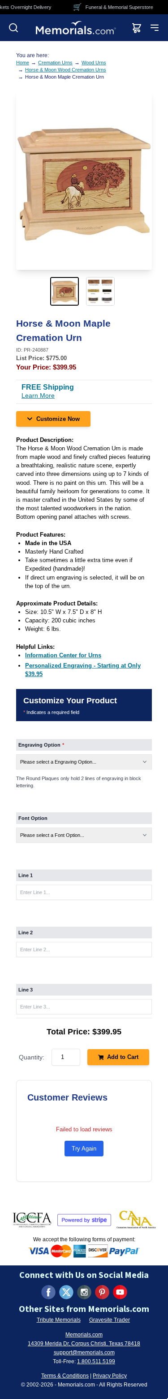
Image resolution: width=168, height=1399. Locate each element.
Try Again (84, 1148)
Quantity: (31, 1057)
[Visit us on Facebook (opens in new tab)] (48, 1292)
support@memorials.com (84, 1352)
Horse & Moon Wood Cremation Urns (65, 69)
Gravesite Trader (109, 1320)
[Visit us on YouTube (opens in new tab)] (120, 1292)
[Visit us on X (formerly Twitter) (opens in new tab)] (66, 1292)
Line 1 (25, 875)
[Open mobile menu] (155, 28)
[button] (66, 291)
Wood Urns (94, 62)
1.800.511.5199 (96, 1361)
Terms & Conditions (65, 1376)
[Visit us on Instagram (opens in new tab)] (84, 1292)
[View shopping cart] (136, 27)
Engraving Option (41, 745)
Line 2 (25, 932)
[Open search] (13, 27)
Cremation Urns (55, 62)
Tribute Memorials (59, 1320)
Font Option (32, 818)
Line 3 (25, 989)
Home (22, 62)
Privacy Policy (110, 1376)
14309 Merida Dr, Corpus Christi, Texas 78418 (84, 1343)
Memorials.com (84, 1335)
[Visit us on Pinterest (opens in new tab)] (102, 1292)
